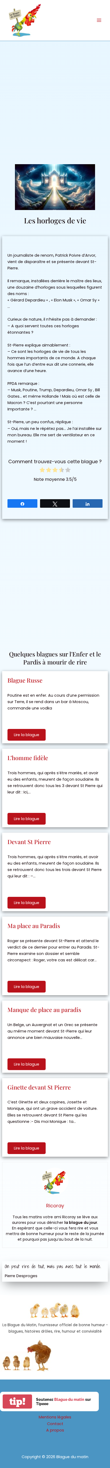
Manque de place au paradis (44, 1010)
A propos (55, 1430)
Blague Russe (24, 680)
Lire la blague (26, 734)
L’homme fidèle (27, 758)
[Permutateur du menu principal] (99, 20)
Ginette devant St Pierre (39, 1087)
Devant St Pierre (29, 842)
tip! (17, 1401)
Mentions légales (55, 1417)
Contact (55, 1423)
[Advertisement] (55, 99)
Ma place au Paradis (33, 926)
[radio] (42, 470)
